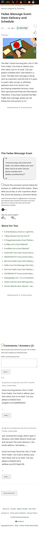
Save (5, 209)
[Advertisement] (19, 128)
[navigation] (35, 32)
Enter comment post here (10, 356)
